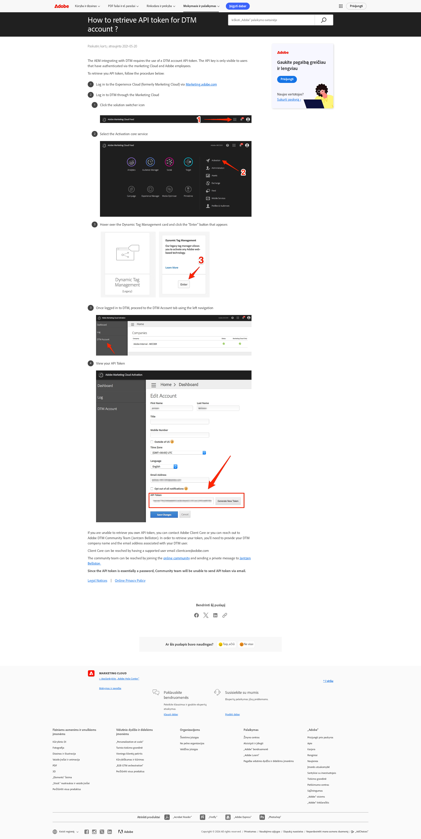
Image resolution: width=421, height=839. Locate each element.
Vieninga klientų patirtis (129, 753)
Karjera (311, 749)
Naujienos (312, 761)
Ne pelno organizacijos (192, 743)
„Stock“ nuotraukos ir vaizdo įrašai (71, 783)
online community (176, 558)
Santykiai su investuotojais (321, 773)
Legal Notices (97, 580)
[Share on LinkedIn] (215, 617)
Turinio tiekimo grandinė (129, 747)
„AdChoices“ (361, 831)
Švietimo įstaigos (189, 737)
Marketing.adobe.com (201, 84)
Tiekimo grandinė (316, 778)
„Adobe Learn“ (251, 755)
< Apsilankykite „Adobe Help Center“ (119, 678)
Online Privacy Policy (130, 580)
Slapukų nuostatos (293, 831)
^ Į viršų (328, 681)
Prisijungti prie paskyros (320, 737)
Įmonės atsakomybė (318, 767)
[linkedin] (109, 832)
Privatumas (250, 831)
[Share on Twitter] (206, 617)
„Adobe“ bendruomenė (256, 749)
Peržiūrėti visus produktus (67, 789)
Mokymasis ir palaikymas (199, 6)
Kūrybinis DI (59, 741)
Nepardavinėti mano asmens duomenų (327, 831)
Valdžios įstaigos (189, 749)
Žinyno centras (252, 737)
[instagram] (94, 832)
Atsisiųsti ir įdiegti (253, 743)
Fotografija (58, 747)
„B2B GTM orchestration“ (129, 765)
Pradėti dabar (232, 714)
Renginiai (312, 755)
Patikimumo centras (318, 784)
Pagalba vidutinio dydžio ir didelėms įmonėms (269, 761)
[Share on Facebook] (196, 617)
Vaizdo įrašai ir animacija (66, 759)
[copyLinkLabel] (224, 617)
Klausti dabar (171, 714)
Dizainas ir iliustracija (64, 753)
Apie (309, 743)
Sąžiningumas (315, 790)
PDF (55, 765)
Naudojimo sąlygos (269, 831)
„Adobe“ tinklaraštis (318, 802)
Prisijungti (356, 6)
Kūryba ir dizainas (86, 6)
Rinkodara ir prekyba (159, 6)
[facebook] (86, 832)
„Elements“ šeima (62, 777)
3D (54, 771)
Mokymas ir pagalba (110, 688)
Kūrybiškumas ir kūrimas (130, 759)
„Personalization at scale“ (129, 741)
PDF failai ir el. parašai (121, 6)
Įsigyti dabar (237, 6)
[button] (340, 6)
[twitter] (102, 832)
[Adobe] (62, 6)
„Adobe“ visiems (316, 796)
